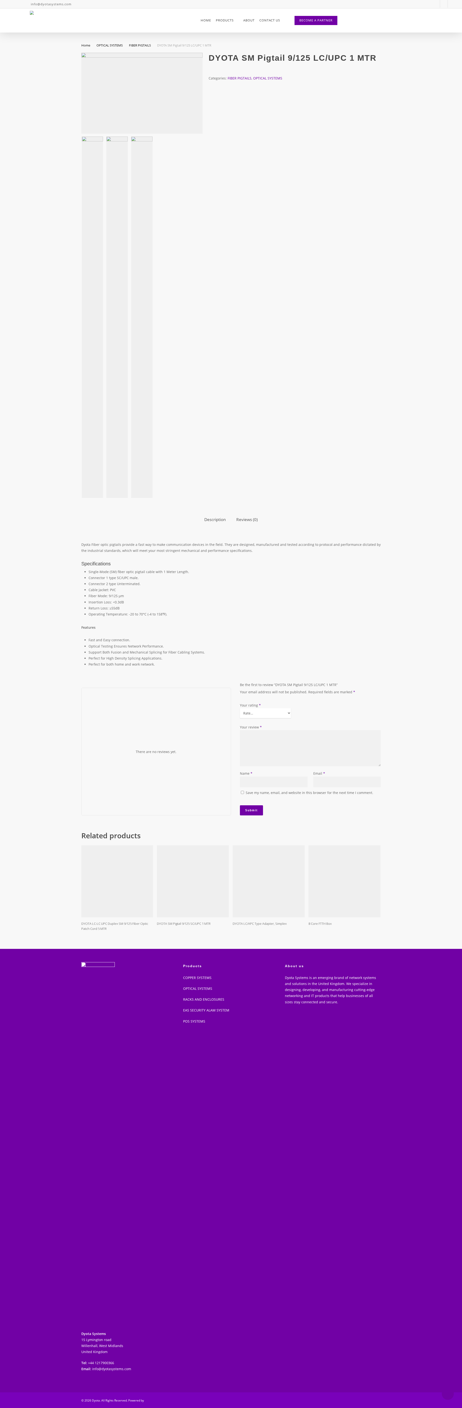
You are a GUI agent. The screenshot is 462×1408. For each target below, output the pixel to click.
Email (319, 773)
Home (85, 45)
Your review (251, 727)
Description (215, 519)
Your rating (250, 705)
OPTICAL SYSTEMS (109, 45)
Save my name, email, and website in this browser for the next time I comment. (309, 792)
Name (246, 773)
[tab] (215, 519)
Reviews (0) (247, 519)
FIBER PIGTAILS (140, 45)
